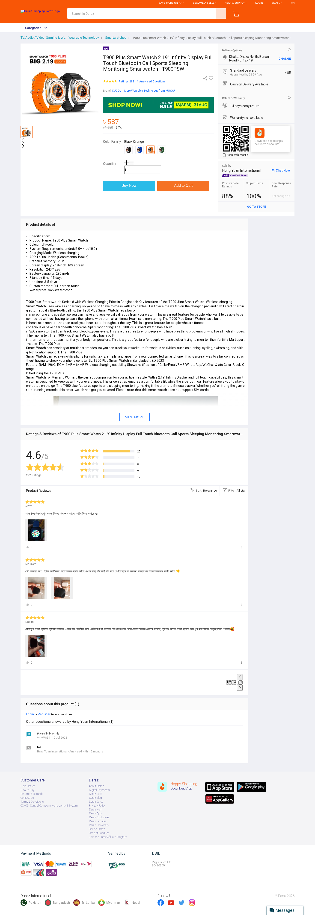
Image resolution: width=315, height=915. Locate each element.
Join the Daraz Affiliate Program (108, 837)
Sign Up (277, 2)
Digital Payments (99, 790)
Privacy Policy (97, 805)
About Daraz (96, 786)
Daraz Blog (95, 797)
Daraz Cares (96, 801)
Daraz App (95, 813)
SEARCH (221, 13)
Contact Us (27, 797)
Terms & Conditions (32, 801)
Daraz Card (95, 794)
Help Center (28, 786)
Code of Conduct (99, 833)
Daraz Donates (97, 821)
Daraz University (99, 825)
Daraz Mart (95, 809)
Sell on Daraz (97, 829)
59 (240, 682)
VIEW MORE (134, 417)
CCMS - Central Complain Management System (49, 805)
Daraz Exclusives (99, 817)
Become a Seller (204, 2)
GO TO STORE (256, 206)
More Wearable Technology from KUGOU (149, 90)
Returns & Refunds (32, 794)
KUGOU (117, 90)
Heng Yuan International (241, 170)
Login (259, 2)
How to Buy (27, 790)
